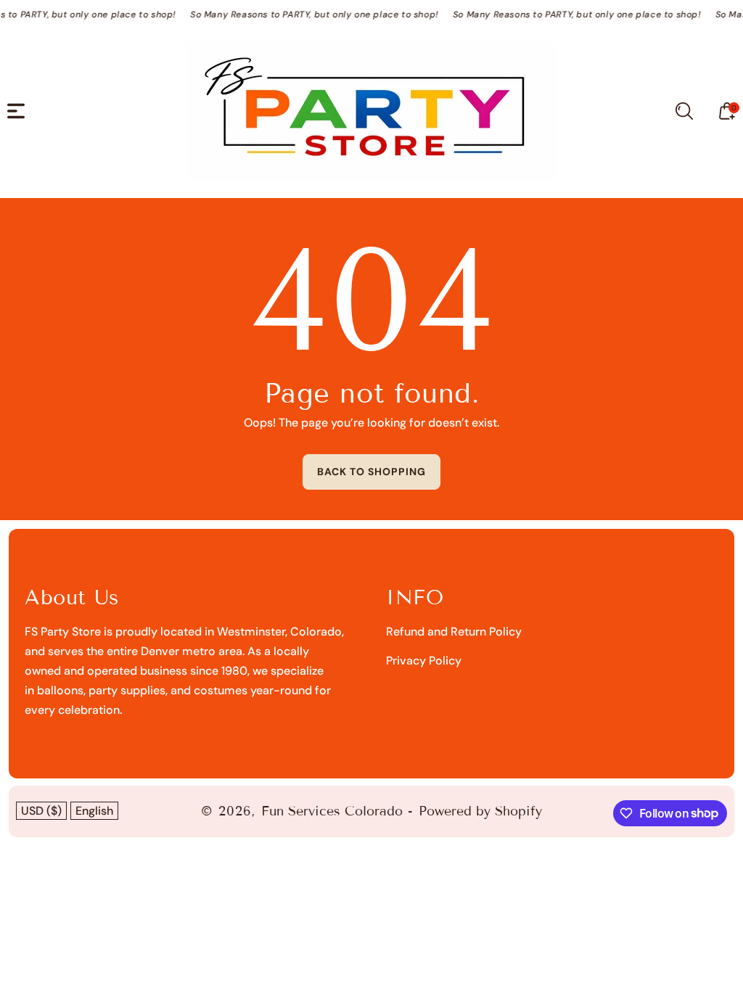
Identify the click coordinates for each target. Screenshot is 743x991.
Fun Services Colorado (332, 811)
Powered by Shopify (480, 811)
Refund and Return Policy (454, 631)
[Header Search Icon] (684, 111)
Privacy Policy (423, 660)
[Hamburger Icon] (16, 111)
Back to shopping (371, 471)
